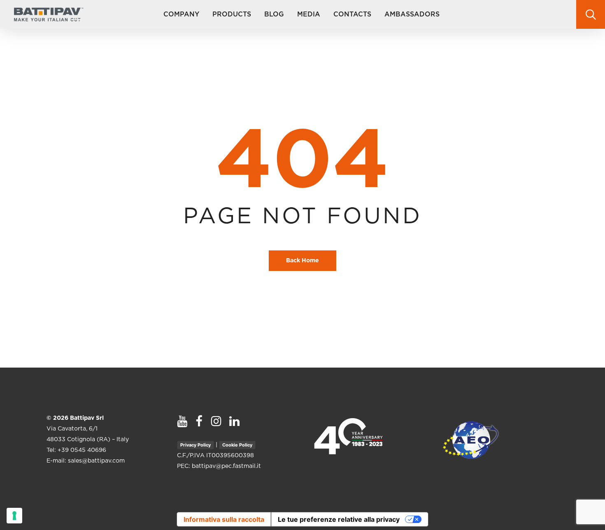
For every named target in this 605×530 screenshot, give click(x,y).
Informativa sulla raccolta (224, 519)
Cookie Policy (237, 445)
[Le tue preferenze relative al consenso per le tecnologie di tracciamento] (14, 515)
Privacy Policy (195, 445)
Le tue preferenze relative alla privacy (339, 519)
